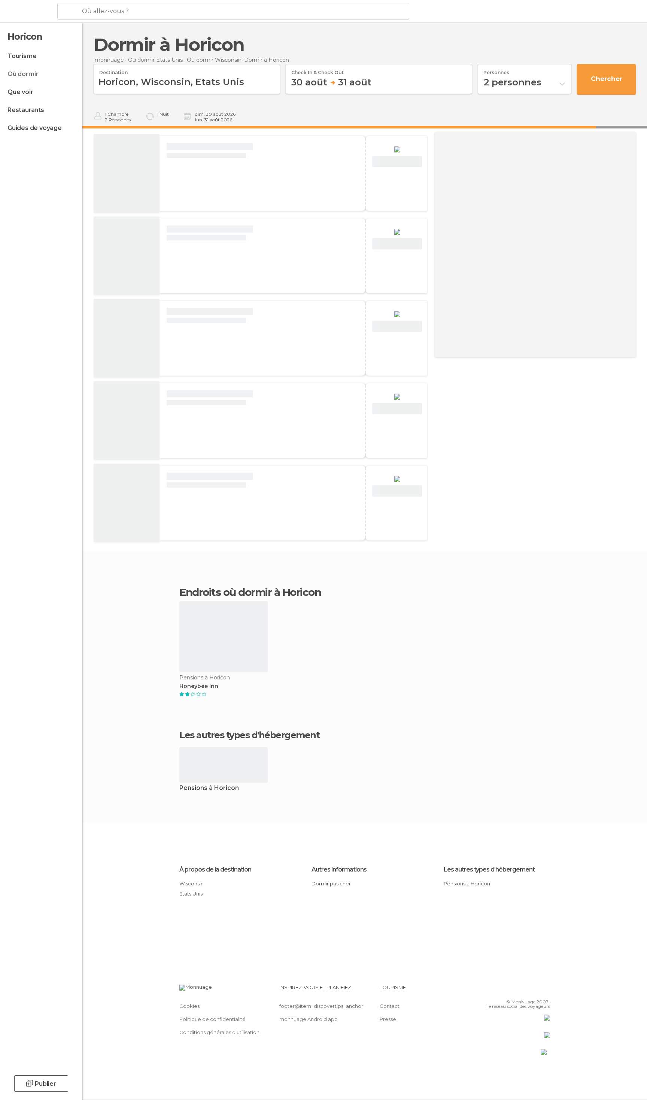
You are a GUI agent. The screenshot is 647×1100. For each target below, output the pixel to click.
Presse (388, 1019)
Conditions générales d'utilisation (219, 1032)
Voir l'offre (397, 161)
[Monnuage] (27, 11)
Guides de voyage (34, 127)
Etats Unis (191, 894)
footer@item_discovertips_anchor (321, 1006)
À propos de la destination (215, 869)
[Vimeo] (532, 990)
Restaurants (25, 109)
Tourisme (21, 56)
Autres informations (339, 869)
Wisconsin (191, 884)
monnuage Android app (308, 1019)
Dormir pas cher (331, 884)
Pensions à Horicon (209, 788)
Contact (390, 1006)
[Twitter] (519, 990)
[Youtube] (544, 990)
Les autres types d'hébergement (489, 869)
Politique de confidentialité (212, 1019)
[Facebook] (507, 990)
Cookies (189, 1006)
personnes (516, 82)
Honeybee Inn (198, 686)
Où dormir (22, 74)
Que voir (20, 92)
